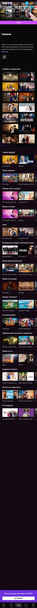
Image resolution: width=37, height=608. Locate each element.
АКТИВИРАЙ (18, 598)
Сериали (6, 34)
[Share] (4, 57)
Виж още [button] (5, 52)
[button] (3, 605)
